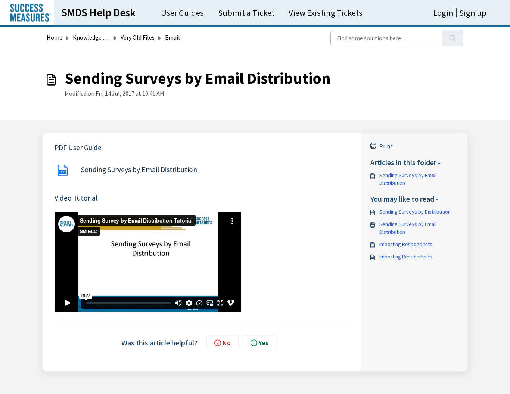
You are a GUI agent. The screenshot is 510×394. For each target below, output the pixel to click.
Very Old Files (138, 37)
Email (172, 37)
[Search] (452, 38)
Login (443, 12)
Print (386, 146)
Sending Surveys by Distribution (415, 211)
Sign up (472, 12)
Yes (263, 342)
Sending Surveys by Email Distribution (139, 169)
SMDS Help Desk (98, 12)
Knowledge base (94, 37)
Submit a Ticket (246, 12)
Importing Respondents (405, 244)
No (227, 342)
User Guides (182, 12)
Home (54, 37)
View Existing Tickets (326, 12)
